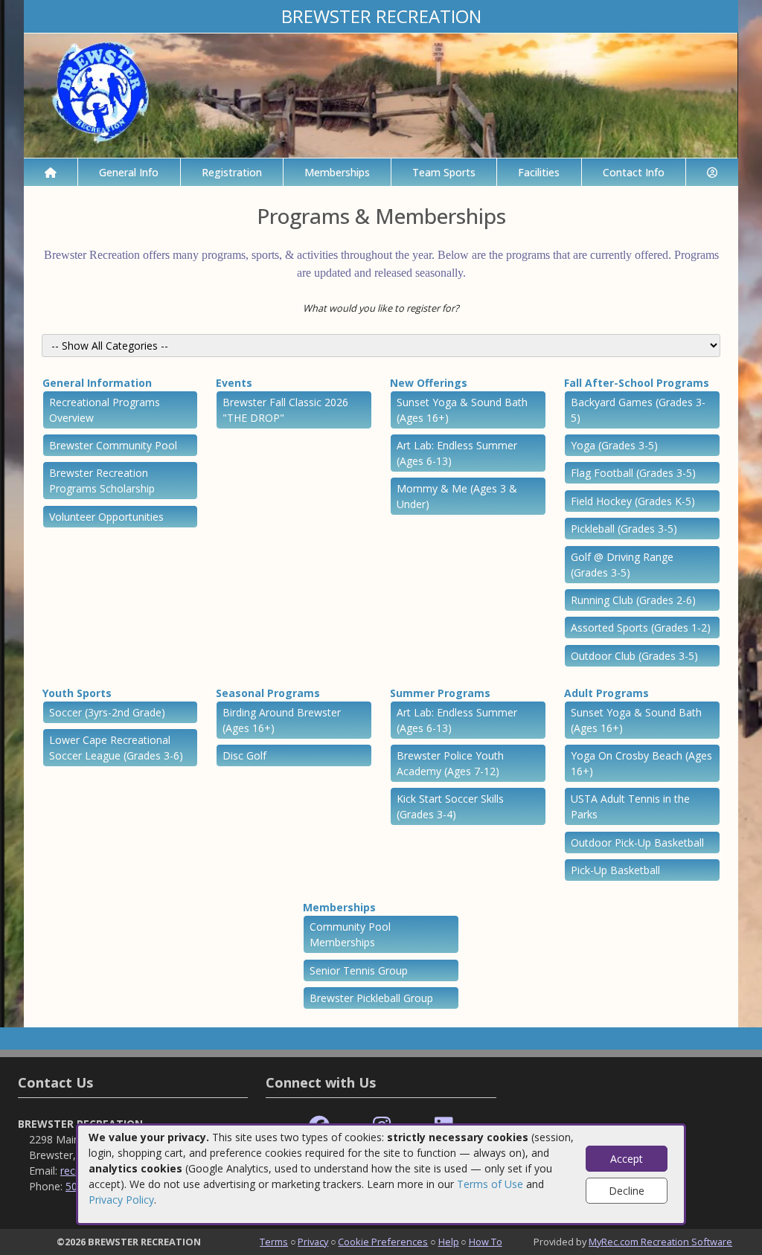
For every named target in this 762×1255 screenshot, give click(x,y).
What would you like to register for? (381, 308)
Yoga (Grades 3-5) (614, 445)
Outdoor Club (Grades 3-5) (634, 656)
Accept (626, 1159)
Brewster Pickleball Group (371, 998)
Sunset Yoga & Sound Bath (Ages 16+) (462, 410)
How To (485, 1241)
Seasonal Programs (268, 693)
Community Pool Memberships (350, 934)
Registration (232, 172)
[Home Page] (50, 172)
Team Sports (444, 172)
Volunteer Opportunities (106, 517)
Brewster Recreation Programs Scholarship (102, 480)
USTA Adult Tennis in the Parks (630, 806)
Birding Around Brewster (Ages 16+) (281, 720)
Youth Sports (77, 693)
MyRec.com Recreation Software (660, 1241)
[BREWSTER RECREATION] (381, 94)
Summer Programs (440, 693)
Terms (274, 1241)
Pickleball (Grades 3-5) (624, 528)
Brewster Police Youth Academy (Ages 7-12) (450, 763)
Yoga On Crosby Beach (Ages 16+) (641, 763)
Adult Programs (606, 693)
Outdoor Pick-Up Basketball (637, 842)
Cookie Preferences (383, 1241)
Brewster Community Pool (113, 445)
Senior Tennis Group (359, 970)
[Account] (712, 172)
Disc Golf (244, 755)
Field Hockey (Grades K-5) (633, 501)
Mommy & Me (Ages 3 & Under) (457, 496)
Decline (626, 1191)
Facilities (539, 172)
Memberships (337, 172)
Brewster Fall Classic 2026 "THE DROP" (285, 410)
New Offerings (428, 383)
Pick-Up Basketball (615, 870)
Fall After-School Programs (636, 383)
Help (448, 1241)
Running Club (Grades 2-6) (633, 600)
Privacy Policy (121, 1200)
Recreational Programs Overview (104, 410)
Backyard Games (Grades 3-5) (638, 410)
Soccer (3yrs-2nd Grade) (107, 712)
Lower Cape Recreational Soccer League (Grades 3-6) (116, 748)
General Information (97, 383)
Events (234, 383)
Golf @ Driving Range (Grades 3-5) (622, 565)
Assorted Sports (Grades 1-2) (641, 627)
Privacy (313, 1241)
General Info (129, 172)
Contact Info (634, 172)
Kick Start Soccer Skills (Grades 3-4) (450, 806)
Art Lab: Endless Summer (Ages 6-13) (457, 453)
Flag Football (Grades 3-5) (633, 473)
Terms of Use (490, 1184)
